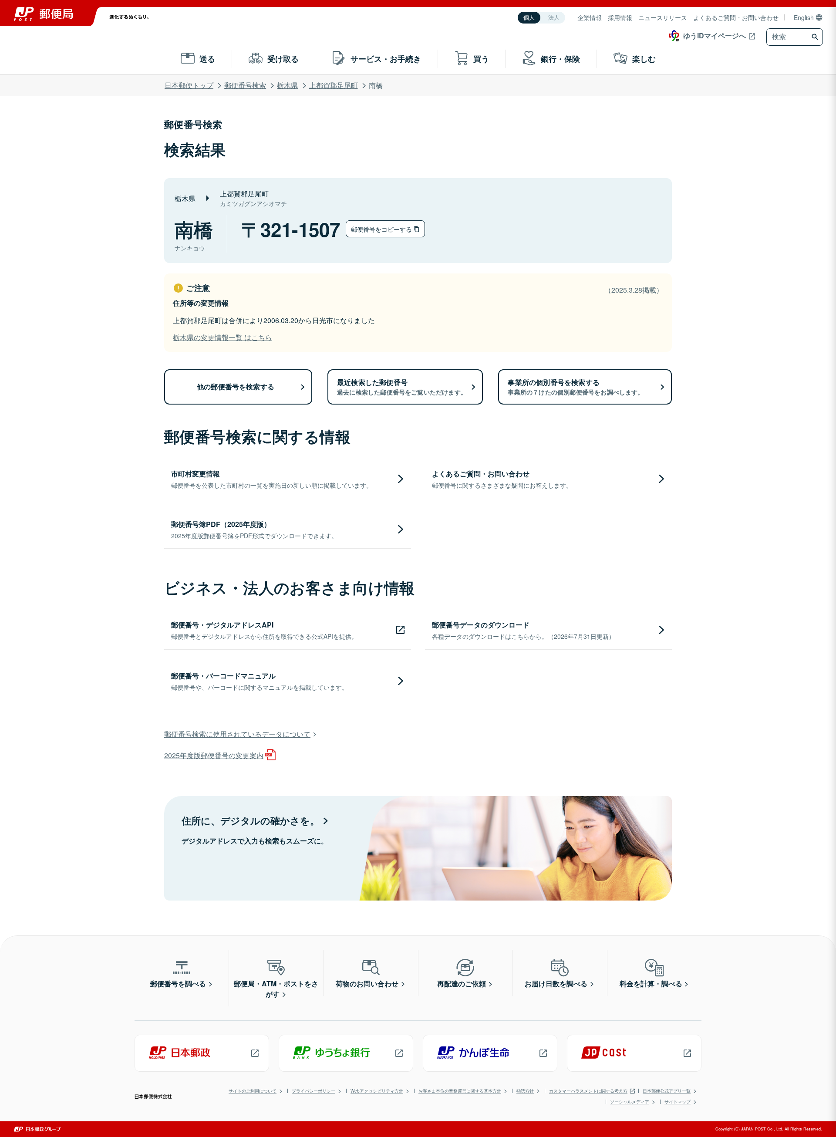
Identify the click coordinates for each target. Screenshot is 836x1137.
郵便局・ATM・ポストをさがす (276, 988)
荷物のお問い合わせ (367, 983)
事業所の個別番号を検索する (576, 386)
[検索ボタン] (816, 37)
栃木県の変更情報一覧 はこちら (222, 337)
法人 (554, 17)
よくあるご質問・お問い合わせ (736, 17)
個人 (529, 17)
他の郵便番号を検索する (235, 386)
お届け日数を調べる (556, 983)
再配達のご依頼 (461, 983)
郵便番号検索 (245, 85)
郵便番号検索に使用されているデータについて (237, 734)
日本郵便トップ (189, 85)
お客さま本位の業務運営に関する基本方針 (459, 1091)
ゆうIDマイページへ (714, 35)
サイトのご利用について (252, 1091)
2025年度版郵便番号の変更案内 (213, 755)
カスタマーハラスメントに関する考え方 (588, 1091)
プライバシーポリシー (313, 1091)
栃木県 (287, 85)
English (804, 17)
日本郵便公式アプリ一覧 (667, 1091)
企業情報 (589, 17)
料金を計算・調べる (651, 983)
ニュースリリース (662, 17)
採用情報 (620, 17)
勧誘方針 (525, 1091)
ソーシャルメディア (629, 1102)
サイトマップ (677, 1102)
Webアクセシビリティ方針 (377, 1091)
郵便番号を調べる (178, 983)
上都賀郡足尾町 (333, 85)
